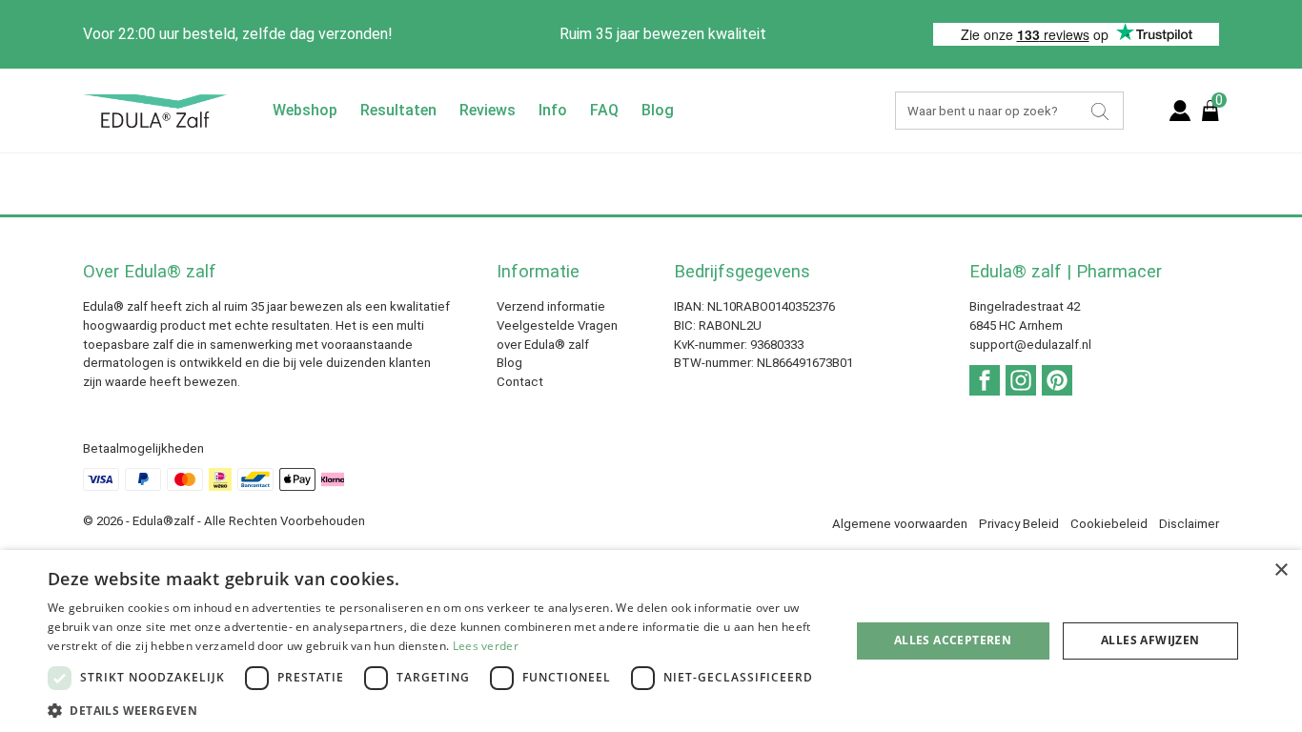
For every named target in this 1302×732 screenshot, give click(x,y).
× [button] (1280, 570)
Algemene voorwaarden (899, 524)
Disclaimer (1189, 524)
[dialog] (651, 641)
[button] (436, 709)
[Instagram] (1021, 380)
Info (553, 110)
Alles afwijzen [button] (1150, 640)
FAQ (604, 110)
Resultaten (398, 110)
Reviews (487, 110)
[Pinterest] (1057, 380)
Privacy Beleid (1019, 524)
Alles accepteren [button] (952, 640)
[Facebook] (984, 380)
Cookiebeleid (1109, 524)
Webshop (305, 110)
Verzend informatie (551, 306)
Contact (520, 382)
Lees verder (486, 646)
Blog (657, 110)
